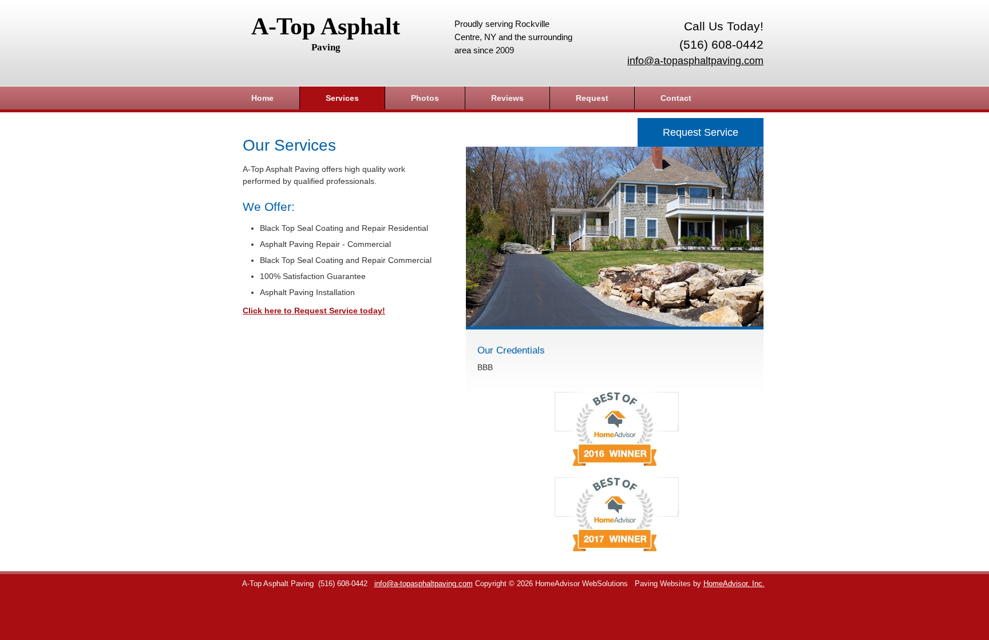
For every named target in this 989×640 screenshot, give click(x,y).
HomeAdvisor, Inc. (734, 584)
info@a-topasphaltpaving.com (695, 60)
